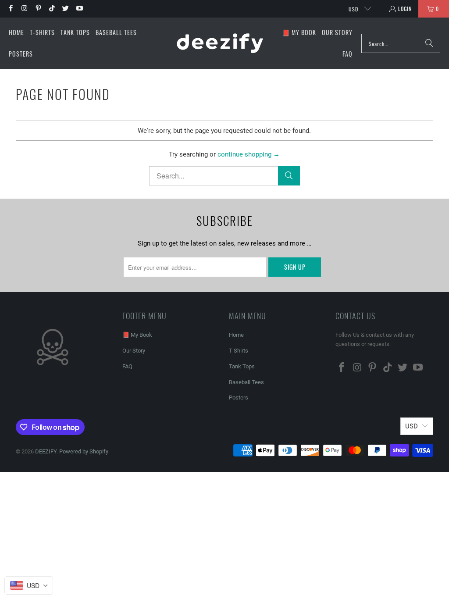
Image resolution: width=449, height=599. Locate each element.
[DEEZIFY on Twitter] (65, 8)
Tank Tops (242, 366)
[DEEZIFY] (220, 43)
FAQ (127, 366)
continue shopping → (248, 154)
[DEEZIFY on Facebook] (10, 8)
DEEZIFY (46, 451)
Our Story (133, 350)
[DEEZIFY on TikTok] (51, 8)
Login (405, 8)
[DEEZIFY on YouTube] (78, 8)
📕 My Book (137, 335)
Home (236, 335)
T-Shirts (238, 350)
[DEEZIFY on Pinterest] (38, 8)
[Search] (429, 43)
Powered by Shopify (83, 451)
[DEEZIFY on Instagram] (24, 8)
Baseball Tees (246, 382)
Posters (238, 397)
